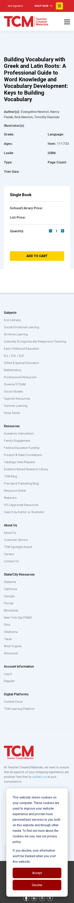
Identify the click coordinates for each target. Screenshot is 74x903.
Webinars (10, 497)
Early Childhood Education (21, 348)
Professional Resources (20, 377)
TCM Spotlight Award (18, 547)
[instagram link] (42, 898)
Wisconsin (11, 653)
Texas (8, 639)
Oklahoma (11, 631)
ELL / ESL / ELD (14, 355)
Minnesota (11, 610)
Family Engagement (17, 440)
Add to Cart (37, 256)
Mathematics (13, 370)
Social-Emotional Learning (21, 327)
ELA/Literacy (12, 320)
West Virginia (13, 646)
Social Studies (13, 391)
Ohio (7, 624)
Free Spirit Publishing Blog (21, 483)
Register (9, 681)
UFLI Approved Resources (21, 505)
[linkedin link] (34, 898)
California (10, 589)
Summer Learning (16, 405)
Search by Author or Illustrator (24, 512)
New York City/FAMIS (18, 617)
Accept (37, 873)
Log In (8, 674)
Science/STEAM (15, 384)
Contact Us (11, 561)
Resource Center (15, 490)
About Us (10, 525)
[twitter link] (50, 898)
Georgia (9, 596)
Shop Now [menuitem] (41, 6)
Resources (12, 426)
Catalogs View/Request (19, 462)
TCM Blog (10, 476)
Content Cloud (13, 701)
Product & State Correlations (23, 455)
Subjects (10, 313)
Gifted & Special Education (21, 363)
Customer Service (16, 539)
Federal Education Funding (21, 447)
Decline (37, 885)
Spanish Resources (17, 398)
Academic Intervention (19, 433)
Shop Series (12, 413)
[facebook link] (26, 898)
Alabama (10, 581)
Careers (9, 554)
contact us (39, 777)
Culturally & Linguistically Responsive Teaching (35, 341)
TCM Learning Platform (19, 708)
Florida (8, 603)
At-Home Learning (16, 334)
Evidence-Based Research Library (26, 469)
